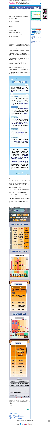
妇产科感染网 (23, 0)
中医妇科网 (21, 0)
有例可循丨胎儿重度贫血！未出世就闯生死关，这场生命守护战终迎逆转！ (17, 416)
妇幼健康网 (16, 0)
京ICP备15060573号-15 (31, 420)
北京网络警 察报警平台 (18, 424)
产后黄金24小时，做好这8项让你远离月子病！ (14, 417)
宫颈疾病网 (30, 0)
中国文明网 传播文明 (31, 424)
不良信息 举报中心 (26, 424)
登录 (40, 0)
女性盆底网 (26, 0)
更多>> (40, 27)
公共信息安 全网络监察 (22, 424)
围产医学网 (14, 0)
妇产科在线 (11, 0)
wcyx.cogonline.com (21, 420)
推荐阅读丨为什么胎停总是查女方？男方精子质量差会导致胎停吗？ (16, 418)
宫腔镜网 (28, 0)
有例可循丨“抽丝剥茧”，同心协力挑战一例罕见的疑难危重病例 (15, 415)
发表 (28, 409)
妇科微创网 (18, 0)
